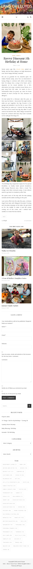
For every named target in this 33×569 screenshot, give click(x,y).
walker (6, 546)
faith (26, 482)
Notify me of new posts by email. (11, 393)
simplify (7, 539)
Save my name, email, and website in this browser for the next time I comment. (16, 355)
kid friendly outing (11, 514)
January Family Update (10, 306)
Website (4, 343)
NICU (23, 521)
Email (4, 335)
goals (6, 496)
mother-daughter (10, 521)
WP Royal (19, 566)
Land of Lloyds (16, 6)
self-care (7, 535)
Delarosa (7, 478)
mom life (19, 517)
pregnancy (8, 531)
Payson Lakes (6, 416)
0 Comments (27, 220)
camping (20, 471)
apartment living (10, 464)
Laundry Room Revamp (8, 424)
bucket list (8, 471)
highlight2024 (9, 503)
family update (9, 489)
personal (20, 524)
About (8, 563)
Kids (13, 55)
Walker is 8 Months (8, 251)
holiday (7, 510)
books (23, 468)
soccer (17, 539)
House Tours (13, 563)
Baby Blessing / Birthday (9, 428)
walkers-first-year (21, 546)
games (19, 492)
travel (18, 542)
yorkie (6, 549)
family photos (9, 485)
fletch (4, 216)
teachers (7, 542)
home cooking (20, 510)
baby (23, 464)
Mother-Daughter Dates (24, 563)
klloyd (5, 220)
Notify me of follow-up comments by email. (14, 388)
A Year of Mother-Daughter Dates (14, 278)
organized (8, 524)
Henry (6, 499)
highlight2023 (19, 499)
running (20, 531)
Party (18, 55)
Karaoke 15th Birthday (8, 432)
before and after (10, 468)
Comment (4, 360)
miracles (7, 517)
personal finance (10, 528)
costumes (7, 475)
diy (17, 478)
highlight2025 (9, 507)
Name (4, 326)
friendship (8, 492)
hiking (21, 507)
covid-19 (19, 475)
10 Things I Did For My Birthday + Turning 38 (15, 420)
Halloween (18, 496)
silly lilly (20, 535)
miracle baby (20, 69)
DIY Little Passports (11, 482)
